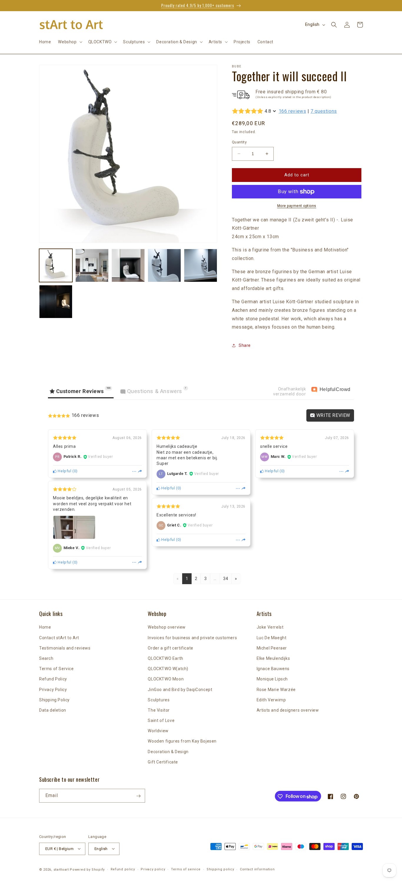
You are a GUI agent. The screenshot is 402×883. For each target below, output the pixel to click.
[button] (69, 42)
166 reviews (292, 111)
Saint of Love (161, 720)
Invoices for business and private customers (192, 637)
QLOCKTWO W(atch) (168, 669)
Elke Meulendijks (273, 658)
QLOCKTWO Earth (165, 658)
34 (225, 578)
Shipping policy (220, 869)
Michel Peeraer (272, 648)
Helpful (64, 471)
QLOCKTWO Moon (166, 679)
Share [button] (245, 345)
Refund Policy (53, 679)
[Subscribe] (138, 796)
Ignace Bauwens (273, 669)
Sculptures (159, 700)
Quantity (239, 142)
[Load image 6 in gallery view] (55, 301)
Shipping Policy (54, 700)
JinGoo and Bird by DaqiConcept (180, 689)
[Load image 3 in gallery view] (128, 265)
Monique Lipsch (272, 679)
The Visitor (159, 710)
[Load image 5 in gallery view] (200, 265)
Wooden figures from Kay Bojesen (182, 741)
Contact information (257, 869)
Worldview (158, 731)
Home (45, 627)
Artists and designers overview (288, 710)
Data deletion (52, 710)
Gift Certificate (163, 762)
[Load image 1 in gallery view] (55, 265)
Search (46, 658)
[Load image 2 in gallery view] (92, 265)
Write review (332, 415)
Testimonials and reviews (64, 648)
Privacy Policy (53, 689)
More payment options (296, 206)
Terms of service (186, 869)
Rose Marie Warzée (276, 689)
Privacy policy (153, 869)
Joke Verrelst (270, 627)
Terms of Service (56, 669)
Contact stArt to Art (59, 637)
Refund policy (123, 869)
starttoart (61, 869)
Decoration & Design (168, 751)
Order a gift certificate (170, 648)
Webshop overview (167, 627)
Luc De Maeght (272, 637)
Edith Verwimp (271, 700)
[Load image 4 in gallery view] (164, 265)
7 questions (323, 111)
